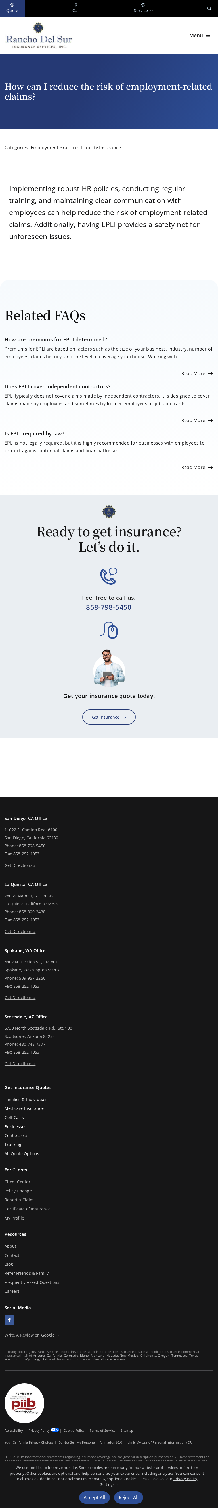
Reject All (129, 1497)
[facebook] (9, 1320)
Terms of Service (102, 1430)
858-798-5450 (108, 607)
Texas (193, 1355)
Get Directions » (20, 865)
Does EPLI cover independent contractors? (58, 386)
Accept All (94, 1497)
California (54, 1355)
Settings (107, 1484)
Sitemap (127, 1430)
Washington (14, 1359)
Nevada (112, 1355)
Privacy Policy (39, 1430)
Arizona (39, 1355)
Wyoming (32, 1359)
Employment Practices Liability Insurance (76, 147)
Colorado (71, 1355)
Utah (44, 1359)
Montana (98, 1355)
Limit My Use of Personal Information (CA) (159, 1442)
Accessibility (14, 1430)
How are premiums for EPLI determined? (56, 339)
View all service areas (109, 1359)
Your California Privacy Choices (29, 1442)
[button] (209, 8)
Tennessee (179, 1355)
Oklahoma (148, 1355)
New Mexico (129, 1355)
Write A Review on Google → (32, 1335)
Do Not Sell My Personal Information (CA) (90, 1442)
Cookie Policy (74, 1430)
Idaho (84, 1355)
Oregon (163, 1355)
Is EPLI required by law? (34, 433)
